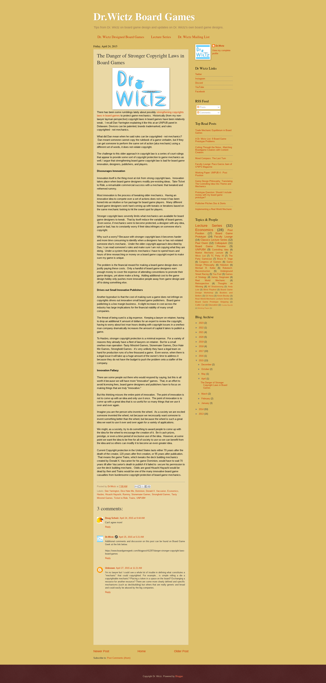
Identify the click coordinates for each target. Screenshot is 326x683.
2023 (201, 323)
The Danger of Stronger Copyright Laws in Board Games (214, 385)
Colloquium (221, 243)
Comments (205, 112)
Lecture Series (161, 37)
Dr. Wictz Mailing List (194, 37)
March (204, 393)
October (205, 369)
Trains (132, 498)
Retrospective (202, 283)
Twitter (198, 74)
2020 (201, 337)
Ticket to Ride (121, 498)
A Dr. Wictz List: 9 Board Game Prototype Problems (210, 140)
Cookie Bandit (227, 305)
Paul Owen (201, 243)
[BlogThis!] (139, 486)
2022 (201, 327)
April (203, 378)
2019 (201, 341)
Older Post (181, 651)
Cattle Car (200, 305)
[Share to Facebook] (146, 486)
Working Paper (203, 308)
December (206, 364)
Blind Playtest (209, 290)
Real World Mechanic (210, 280)
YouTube (199, 87)
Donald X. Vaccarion (156, 491)
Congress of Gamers (210, 262)
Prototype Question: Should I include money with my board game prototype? (213, 195)
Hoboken (224, 265)
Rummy (126, 494)
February (206, 398)
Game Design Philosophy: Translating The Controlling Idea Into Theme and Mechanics (213, 184)
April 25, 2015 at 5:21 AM (131, 537)
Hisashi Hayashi (113, 494)
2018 (201, 346)
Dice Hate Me (127, 491)
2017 (201, 351)
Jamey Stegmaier (220, 277)
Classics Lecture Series (214, 239)
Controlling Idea (220, 249)
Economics (172, 491)
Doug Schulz (112, 518)
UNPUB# (141, 498)
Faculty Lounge (223, 236)
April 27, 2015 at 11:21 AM (129, 568)
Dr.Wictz (109, 537)
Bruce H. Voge (225, 259)
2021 (201, 332)
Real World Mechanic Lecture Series (212, 299)
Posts (202, 107)
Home (142, 651)
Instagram (200, 78)
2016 (201, 356)
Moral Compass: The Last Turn (210, 158)
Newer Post (101, 651)
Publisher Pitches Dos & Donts (210, 203)
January (205, 403)
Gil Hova (209, 296)
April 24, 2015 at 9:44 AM (132, 518)
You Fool (217, 274)
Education (213, 305)
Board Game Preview (210, 246)
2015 (201, 360)
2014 (201, 409)
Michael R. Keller (205, 268)
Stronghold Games (161, 494)
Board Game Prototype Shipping (212, 302)
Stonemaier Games (140, 494)
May (203, 374)
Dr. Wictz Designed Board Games (120, 37)
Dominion (139, 491)
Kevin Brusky (223, 296)
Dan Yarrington (112, 491)
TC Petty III (217, 255)
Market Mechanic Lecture (209, 252)
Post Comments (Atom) (118, 658)
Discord (199, 83)
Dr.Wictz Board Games (144, 16)
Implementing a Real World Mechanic (213, 209)
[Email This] (136, 486)
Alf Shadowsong (215, 287)
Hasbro (100, 494)
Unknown (110, 568)
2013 (201, 414)
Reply (108, 527)
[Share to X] (142, 486)
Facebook (200, 91)
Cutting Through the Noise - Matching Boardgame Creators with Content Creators (213, 150)
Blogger (179, 676)
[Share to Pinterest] (149, 486)
